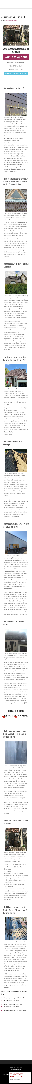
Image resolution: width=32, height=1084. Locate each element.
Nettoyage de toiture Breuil (11, 1000)
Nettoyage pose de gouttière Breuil (13, 998)
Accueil (3, 20)
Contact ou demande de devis (16, 73)
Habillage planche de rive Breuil (12, 1004)
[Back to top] (27, 1079)
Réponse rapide (16, 715)
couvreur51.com (18, 1067)
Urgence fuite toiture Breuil (11, 1006)
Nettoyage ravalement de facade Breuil (14, 1010)
